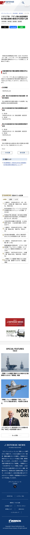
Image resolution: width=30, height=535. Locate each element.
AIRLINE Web (9, 496)
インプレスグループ (15, 512)
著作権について (8, 509)
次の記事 (7, 152)
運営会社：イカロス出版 (15, 502)
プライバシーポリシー (21, 506)
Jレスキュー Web (20, 496)
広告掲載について (8, 506)
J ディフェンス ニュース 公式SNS (15, 482)
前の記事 (22, 152)
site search (23, 2)
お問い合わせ (21, 509)
